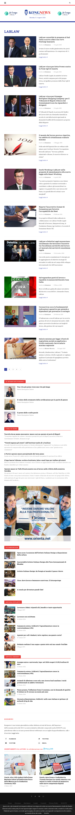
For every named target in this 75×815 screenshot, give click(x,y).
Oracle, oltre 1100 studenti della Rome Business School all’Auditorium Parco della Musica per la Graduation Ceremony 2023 (18, 780)
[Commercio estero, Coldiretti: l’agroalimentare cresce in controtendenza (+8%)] (9, 628)
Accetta (46, 813)
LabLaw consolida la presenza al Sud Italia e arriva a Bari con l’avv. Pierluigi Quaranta (54, 39)
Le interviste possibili (15, 381)
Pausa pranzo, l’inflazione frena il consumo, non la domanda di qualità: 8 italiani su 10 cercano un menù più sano (44, 691)
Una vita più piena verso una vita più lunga (33, 387)
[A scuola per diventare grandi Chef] (9, 590)
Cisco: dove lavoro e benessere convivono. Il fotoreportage (39, 580)
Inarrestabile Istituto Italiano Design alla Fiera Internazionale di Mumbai (41, 563)
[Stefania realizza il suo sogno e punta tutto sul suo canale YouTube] (9, 647)
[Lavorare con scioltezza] (9, 619)
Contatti (43, 803)
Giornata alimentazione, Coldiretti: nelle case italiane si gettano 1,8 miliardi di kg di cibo (42, 700)
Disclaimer (27, 803)
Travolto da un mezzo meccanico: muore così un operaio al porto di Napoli (32, 434)
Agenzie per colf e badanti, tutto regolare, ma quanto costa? (39, 635)
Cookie (35, 803)
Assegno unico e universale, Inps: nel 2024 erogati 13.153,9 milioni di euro (43, 663)
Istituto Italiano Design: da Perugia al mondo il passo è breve (40, 571)
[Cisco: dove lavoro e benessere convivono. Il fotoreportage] (9, 581)
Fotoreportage (12, 547)
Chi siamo (18, 803)
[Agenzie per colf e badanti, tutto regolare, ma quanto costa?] (9, 637)
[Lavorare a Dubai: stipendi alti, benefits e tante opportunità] (9, 610)
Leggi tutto (42, 57)
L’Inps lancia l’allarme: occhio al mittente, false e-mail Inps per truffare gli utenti (35, 460)
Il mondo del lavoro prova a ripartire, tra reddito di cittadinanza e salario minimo (54, 137)
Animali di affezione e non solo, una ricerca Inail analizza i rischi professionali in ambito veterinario (41, 682)
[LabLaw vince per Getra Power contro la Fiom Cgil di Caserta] (20, 76)
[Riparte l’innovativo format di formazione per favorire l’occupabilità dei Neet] (20, 216)
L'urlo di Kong (11, 429)
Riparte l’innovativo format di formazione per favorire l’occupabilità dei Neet (52, 209)
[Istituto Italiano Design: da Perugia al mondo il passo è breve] (9, 572)
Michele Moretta (50, 348)
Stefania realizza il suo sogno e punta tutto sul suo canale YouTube (42, 644)
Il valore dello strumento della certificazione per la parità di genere (42, 400)
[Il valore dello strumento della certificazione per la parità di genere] (9, 400)
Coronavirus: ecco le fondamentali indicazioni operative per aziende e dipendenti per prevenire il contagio (54, 309)
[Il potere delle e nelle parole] (9, 413)
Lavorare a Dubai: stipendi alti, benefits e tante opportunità (39, 607)
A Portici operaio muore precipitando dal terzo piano (24, 454)
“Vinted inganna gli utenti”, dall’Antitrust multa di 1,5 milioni (27, 443)
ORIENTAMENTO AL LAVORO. (15, 749)
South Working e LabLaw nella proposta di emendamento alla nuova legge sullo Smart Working (55, 172)
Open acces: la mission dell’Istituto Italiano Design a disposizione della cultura (42, 554)
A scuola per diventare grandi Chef (30, 590)
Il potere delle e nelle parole (27, 413)
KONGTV (64, 803)
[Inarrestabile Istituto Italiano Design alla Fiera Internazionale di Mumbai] (9, 562)
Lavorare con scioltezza (26, 617)
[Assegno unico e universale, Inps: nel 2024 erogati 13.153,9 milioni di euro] (9, 665)
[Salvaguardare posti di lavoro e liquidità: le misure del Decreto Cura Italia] (20, 287)
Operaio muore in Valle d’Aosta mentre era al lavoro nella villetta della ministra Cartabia (34, 470)
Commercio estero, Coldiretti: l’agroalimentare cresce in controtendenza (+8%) (38, 627)
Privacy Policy (53, 803)
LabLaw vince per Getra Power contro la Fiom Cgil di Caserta (55, 67)
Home (10, 803)
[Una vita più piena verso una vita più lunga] (9, 387)
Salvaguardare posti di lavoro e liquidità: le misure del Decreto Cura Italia (54, 280)
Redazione (48, 45)
